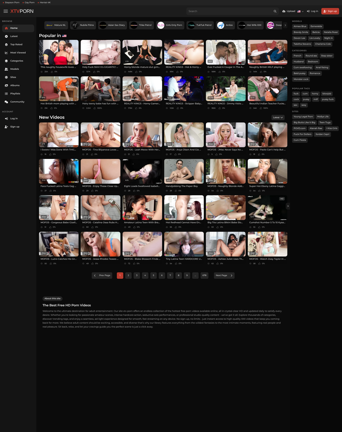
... (195, 275)
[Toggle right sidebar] (288, 206)
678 (204, 275)
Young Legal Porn (303, 116)
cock (296, 99)
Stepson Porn (12, 2)
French (297, 55)
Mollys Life (323, 116)
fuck (296, 93)
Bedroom (313, 61)
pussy (306, 99)
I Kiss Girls (331, 128)
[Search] (275, 11)
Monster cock (301, 79)
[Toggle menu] (6, 11)
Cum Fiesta (300, 140)
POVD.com (299, 128)
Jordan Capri (322, 134)
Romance (315, 73)
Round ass (311, 55)
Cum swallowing (303, 67)
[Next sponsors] (285, 25)
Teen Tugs (325, 122)
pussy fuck (328, 99)
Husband (299, 61)
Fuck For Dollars (302, 134)
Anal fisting (322, 67)
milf (316, 99)
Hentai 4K (45, 2)
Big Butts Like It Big (304, 122)
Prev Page (104, 275)
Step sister (326, 55)
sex (295, 105)
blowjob (327, 93)
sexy (304, 105)
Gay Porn (30, 2)
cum (305, 93)
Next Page (221, 275)
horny (315, 93)
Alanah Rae (316, 128)
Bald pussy (299, 73)
